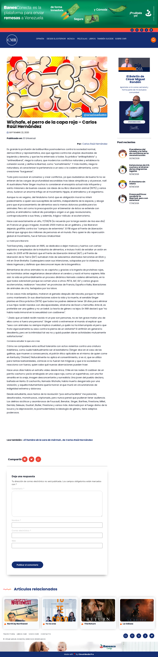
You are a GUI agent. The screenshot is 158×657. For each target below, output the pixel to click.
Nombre (16, 520)
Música (71, 39)
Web (14, 541)
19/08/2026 (134, 174)
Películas (82, 39)
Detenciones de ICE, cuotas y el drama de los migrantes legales (139, 168)
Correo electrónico (21, 531)
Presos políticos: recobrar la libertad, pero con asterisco (138, 197)
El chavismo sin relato (137, 182)
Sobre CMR (120, 39)
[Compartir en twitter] (31, 459)
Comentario (18, 489)
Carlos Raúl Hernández (94, 143)
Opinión (40, 39)
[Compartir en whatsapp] (38, 459)
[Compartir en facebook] (25, 459)
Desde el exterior (56, 39)
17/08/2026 (134, 203)
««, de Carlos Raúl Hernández (58, 439)
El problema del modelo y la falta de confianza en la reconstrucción (139, 152)
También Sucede (105, 39)
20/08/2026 (134, 158)
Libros (92, 39)
